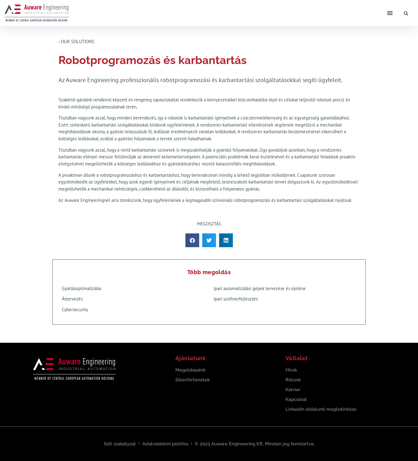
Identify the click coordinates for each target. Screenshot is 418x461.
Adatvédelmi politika (165, 444)
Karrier (293, 389)
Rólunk (293, 380)
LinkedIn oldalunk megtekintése (321, 409)
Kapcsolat (296, 399)
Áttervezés (72, 299)
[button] (389, 12)
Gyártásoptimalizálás (81, 288)
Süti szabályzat (120, 444)
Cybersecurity (75, 309)
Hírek (291, 370)
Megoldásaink (190, 370)
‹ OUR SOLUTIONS (76, 41)
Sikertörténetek (192, 380)
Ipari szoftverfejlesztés (236, 299)
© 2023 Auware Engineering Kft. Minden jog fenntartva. (254, 444)
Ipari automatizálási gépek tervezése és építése (260, 288)
